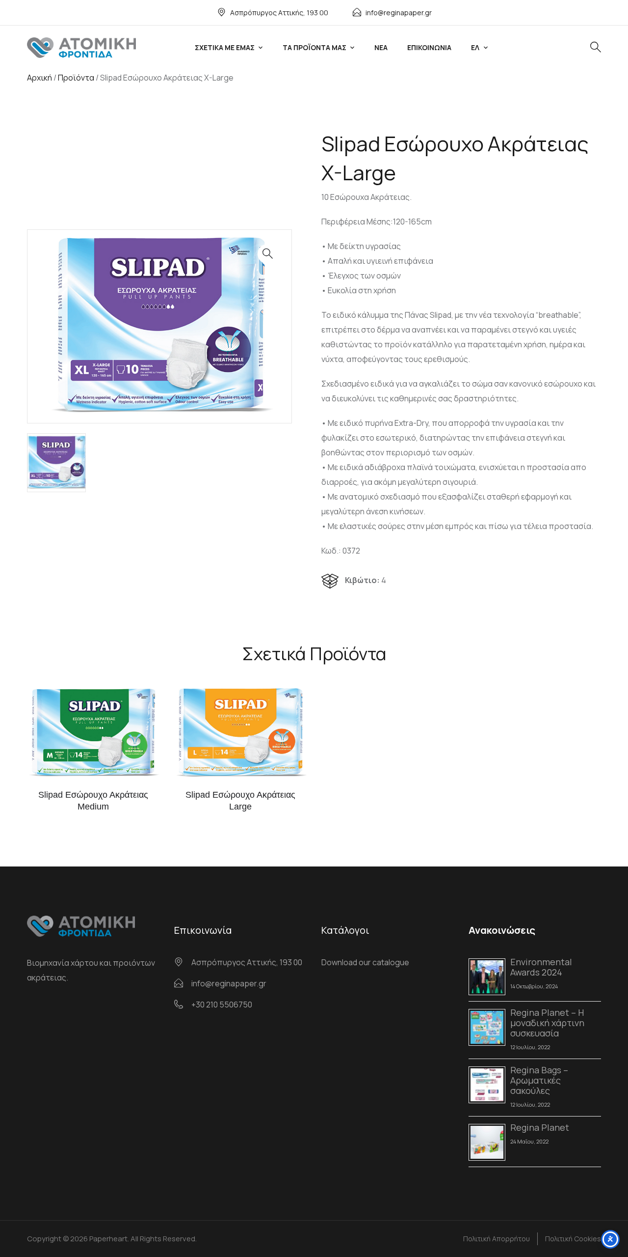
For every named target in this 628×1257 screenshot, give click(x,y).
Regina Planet (539, 1127)
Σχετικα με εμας (225, 47)
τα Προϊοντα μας (314, 47)
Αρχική (39, 77)
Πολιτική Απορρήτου (496, 1238)
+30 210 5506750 (221, 1004)
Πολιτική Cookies (573, 1238)
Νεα (381, 47)
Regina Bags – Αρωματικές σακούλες (539, 1080)
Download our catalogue (365, 962)
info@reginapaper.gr (399, 12)
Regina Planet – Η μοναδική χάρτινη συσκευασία (547, 1022)
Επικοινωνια (429, 47)
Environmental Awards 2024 (541, 967)
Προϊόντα (76, 77)
